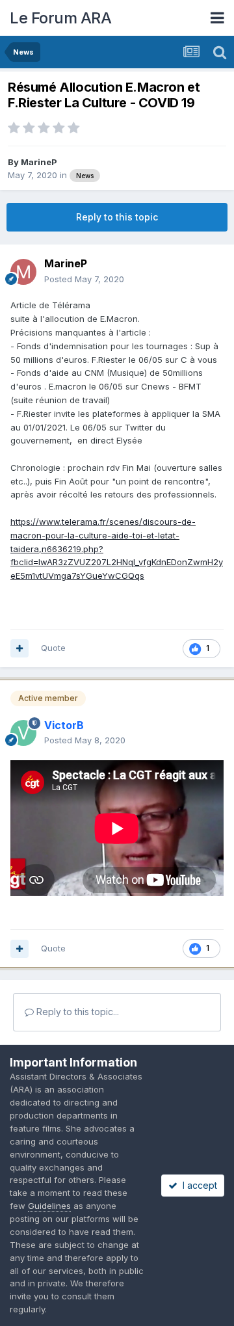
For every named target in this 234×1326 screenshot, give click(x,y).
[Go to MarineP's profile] (23, 272)
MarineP (39, 162)
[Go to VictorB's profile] (23, 733)
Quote (53, 648)
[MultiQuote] (19, 648)
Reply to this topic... (76, 1011)
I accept (197, 1185)
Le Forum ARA (60, 17)
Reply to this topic (117, 216)
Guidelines (49, 1205)
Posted (84, 279)
